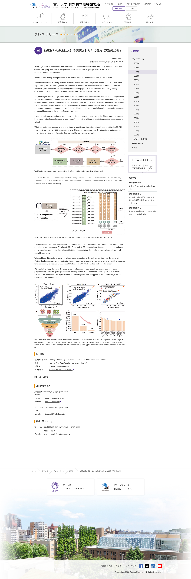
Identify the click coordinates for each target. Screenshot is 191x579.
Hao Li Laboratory (52, 402)
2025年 (136, 68)
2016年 (136, 105)
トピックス (105, 22)
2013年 (136, 118)
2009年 (136, 135)
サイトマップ (130, 566)
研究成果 (83, 22)
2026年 (136, 63)
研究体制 (61, 22)
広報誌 (134, 148)
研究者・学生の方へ (134, 4)
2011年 (136, 126)
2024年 (136, 72)
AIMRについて (39, 22)
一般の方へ (120, 4)
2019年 (136, 93)
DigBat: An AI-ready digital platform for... (142, 187)
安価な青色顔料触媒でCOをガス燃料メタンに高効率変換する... (142, 212)
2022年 (136, 80)
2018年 (136, 97)
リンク (118, 566)
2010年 (136, 131)
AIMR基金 (118, 8)
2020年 (136, 89)
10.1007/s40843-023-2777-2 (61, 370)
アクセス (159, 4)
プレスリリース (138, 59)
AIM (137, 143)
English (131, 8)
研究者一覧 (109, 4)
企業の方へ (148, 4)
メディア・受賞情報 (139, 139)
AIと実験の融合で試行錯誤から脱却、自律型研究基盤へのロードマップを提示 (141, 200)
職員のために (106, 566)
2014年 (136, 114)
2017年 (136, 101)
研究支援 (149, 22)
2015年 (136, 110)
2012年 (136, 122)
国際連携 (127, 22)
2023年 (136, 76)
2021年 (136, 84)
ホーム (34, 471)
